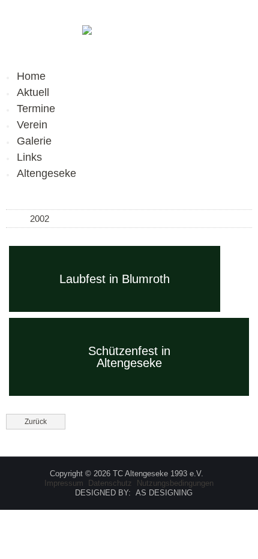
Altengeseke (46, 173)
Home (31, 76)
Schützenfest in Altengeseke (129, 356)
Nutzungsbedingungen (175, 483)
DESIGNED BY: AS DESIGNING (129, 492)
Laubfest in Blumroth (114, 278)
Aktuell (33, 92)
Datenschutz (110, 483)
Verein (32, 125)
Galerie (34, 141)
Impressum (63, 483)
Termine (36, 109)
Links (29, 157)
